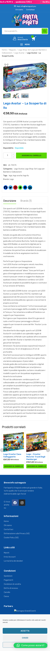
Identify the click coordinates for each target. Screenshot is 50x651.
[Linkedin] (30, 185)
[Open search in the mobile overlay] (25, 31)
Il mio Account (10, 557)
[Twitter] (10, 185)
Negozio (12, 50)
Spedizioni (8, 576)
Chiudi (25, 638)
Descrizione (9, 200)
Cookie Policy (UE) (11, 538)
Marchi (6, 553)
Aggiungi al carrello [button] (13, 466)
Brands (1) (26, 200)
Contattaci (8, 529)
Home (4, 50)
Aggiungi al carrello (31, 155)
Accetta (25, 631)
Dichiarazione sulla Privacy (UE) (17, 533)
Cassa (6, 596)
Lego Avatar (19, 53)
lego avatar (17, 176)
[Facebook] (5, 185)
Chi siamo (8, 525)
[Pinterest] (15, 185)
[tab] (9, 201)
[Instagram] (22, 502)
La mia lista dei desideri (13, 561)
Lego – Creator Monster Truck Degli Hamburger (35, 456)
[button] (6, 66)
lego (10, 176)
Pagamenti (8, 580)
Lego (12, 179)
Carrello (7, 592)
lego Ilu (26, 176)
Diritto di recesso (11, 588)
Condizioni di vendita (12, 584)
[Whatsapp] (20, 185)
